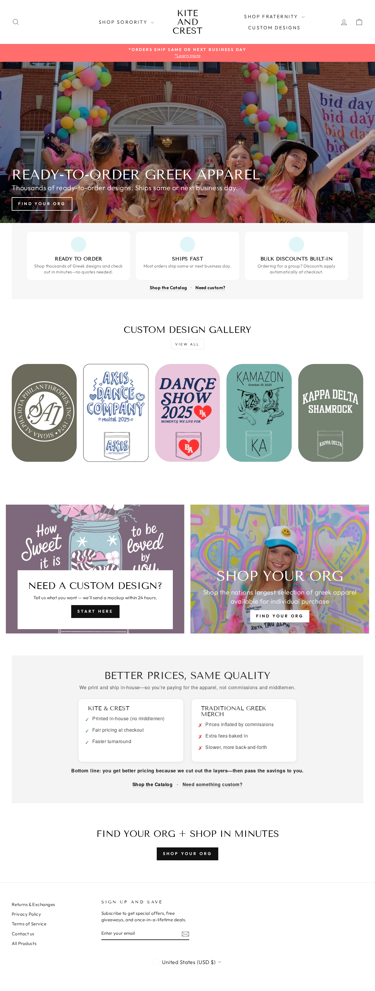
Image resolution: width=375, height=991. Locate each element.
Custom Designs (274, 27)
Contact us (23, 933)
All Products (24, 943)
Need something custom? (213, 784)
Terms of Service (29, 924)
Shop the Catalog (168, 287)
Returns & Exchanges (33, 904)
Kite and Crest (187, 22)
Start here (95, 611)
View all (187, 344)
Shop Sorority (124, 22)
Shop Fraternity (272, 16)
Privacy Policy (26, 914)
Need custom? (210, 287)
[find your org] (279, 569)
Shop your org (187, 853)
